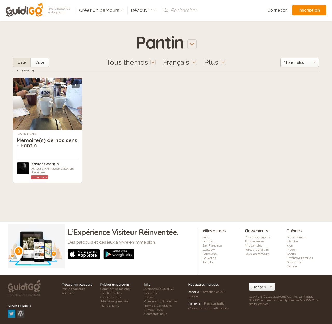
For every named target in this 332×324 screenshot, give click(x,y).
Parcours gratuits (257, 250)
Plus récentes (254, 241)
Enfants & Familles (300, 258)
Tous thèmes (296, 237)
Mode (291, 250)
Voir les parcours (73, 289)
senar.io (193, 292)
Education (151, 293)
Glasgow (209, 250)
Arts (290, 245)
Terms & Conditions (158, 305)
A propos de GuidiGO (159, 289)
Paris (206, 237)
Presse (149, 297)
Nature (292, 266)
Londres (208, 241)
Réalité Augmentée (114, 301)
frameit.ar (195, 303)
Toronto (208, 262)
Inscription (309, 10)
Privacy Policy (154, 310)
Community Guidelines (161, 301)
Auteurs (67, 293)
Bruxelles (209, 258)
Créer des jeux (110, 297)
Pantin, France (27, 134)
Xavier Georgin (45, 164)
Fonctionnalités (111, 293)
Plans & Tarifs (109, 305)
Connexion (277, 10)
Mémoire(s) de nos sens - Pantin (47, 143)
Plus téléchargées (257, 237)
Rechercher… (184, 10)
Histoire (292, 241)
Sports (291, 254)
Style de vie (295, 262)
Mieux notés (253, 245)
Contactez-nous (155, 314)
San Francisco (212, 245)
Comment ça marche (115, 289)
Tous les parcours (257, 254)
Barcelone (210, 254)
